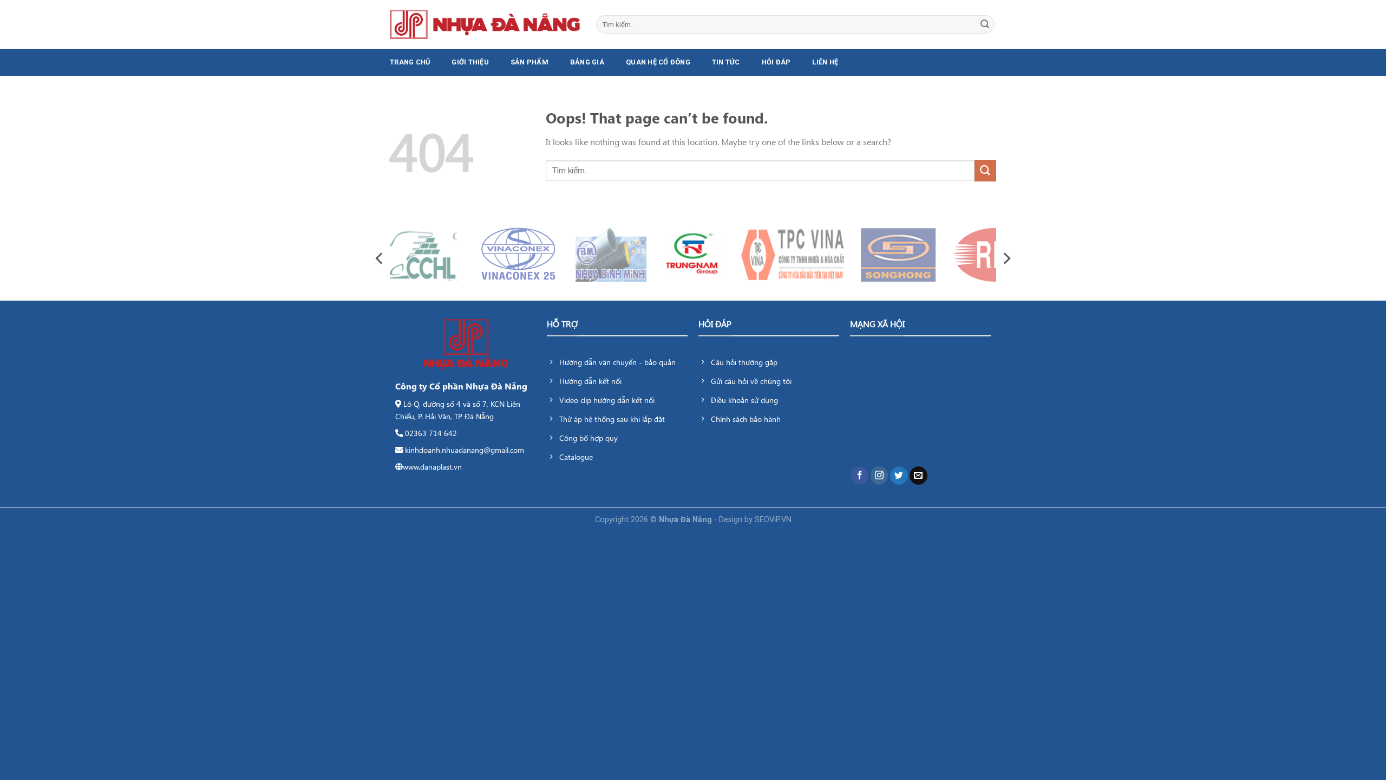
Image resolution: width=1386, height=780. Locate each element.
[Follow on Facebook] (859, 475)
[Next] (1006, 258)
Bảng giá (587, 62)
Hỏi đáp (776, 62)
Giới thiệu (470, 62)
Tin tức (726, 62)
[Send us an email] (918, 475)
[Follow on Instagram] (879, 475)
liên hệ (825, 62)
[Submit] (985, 24)
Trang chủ (410, 62)
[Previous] (380, 258)
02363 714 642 (431, 432)
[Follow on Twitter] (899, 475)
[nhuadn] (485, 24)
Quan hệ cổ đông (658, 62)
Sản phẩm (529, 62)
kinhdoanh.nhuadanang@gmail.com (464, 449)
